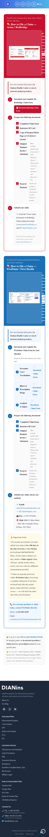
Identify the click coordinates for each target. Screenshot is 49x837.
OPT (3, 728)
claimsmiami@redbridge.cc (26, 224)
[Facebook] (4, 709)
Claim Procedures (8, 753)
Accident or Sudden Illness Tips (13, 767)
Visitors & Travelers (9, 731)
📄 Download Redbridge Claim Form (27, 109)
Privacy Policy (19, 834)
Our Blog (5, 704)
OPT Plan (5, 793)
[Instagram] (9, 709)
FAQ (3, 757)
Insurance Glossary (9, 760)
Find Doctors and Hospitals (12, 749)
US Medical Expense (9, 800)
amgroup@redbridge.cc (23, 242)
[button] (17, 4)
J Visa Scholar (7, 724)
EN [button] (40, 4)
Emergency (6, 764)
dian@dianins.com (30, 228)
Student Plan (7, 785)
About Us (5, 700)
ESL (3, 738)
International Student (10, 720)
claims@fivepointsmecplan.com (28, 508)
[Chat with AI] (43, 831)
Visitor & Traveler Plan (10, 796)
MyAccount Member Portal (31, 636)
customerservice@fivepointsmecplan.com (25, 619)
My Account (6, 771)
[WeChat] (15, 709)
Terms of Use (30, 834)
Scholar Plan (6, 789)
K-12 (3, 735)
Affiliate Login (7, 774)
